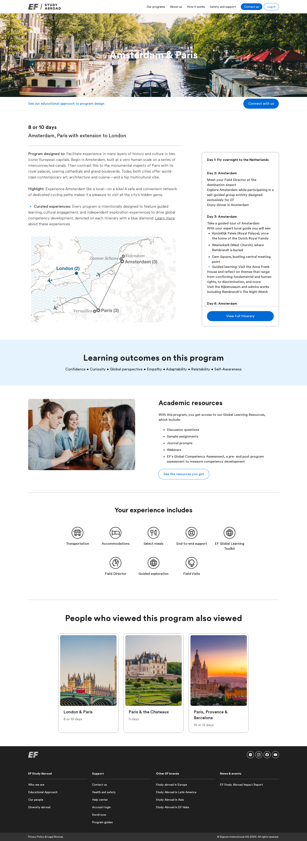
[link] (44, 7)
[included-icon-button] (77, 533)
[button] (261, 104)
